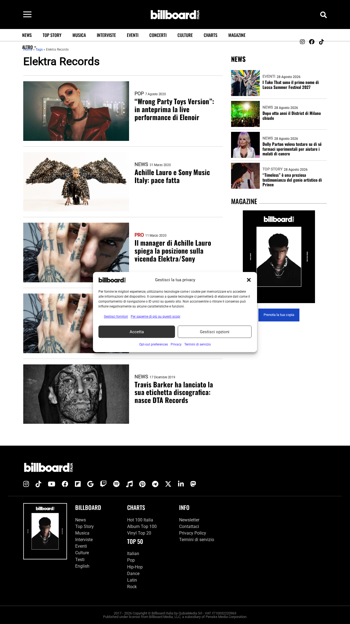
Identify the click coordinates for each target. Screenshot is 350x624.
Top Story (52, 35)
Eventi (132, 35)
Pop (139, 93)
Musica (79, 35)
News (27, 35)
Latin (132, 580)
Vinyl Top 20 (139, 533)
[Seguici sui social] (302, 41)
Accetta (137, 331)
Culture (185, 35)
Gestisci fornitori (116, 316)
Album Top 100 (142, 526)
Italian (133, 553)
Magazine (237, 35)
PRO (139, 235)
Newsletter (189, 520)
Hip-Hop (135, 567)
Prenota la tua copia (279, 315)
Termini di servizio (196, 539)
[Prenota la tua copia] (279, 256)
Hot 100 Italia (140, 520)
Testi (79, 559)
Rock (132, 586)
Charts (210, 35)
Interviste (106, 35)
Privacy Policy (192, 533)
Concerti (158, 35)
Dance (133, 573)
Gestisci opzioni (214, 331)
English (82, 566)
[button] (249, 280)
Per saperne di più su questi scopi (155, 316)
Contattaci (189, 526)
